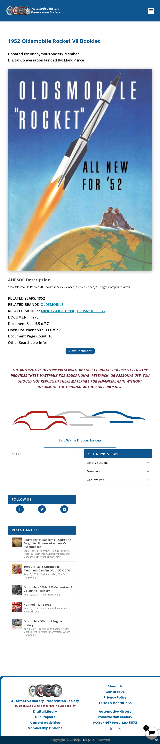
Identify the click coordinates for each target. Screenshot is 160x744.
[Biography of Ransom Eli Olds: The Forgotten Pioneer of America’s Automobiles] (17, 542)
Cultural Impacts (60, 551)
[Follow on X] (111, 729)
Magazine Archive (50, 608)
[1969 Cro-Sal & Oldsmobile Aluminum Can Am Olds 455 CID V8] (17, 569)
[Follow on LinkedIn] (119, 729)
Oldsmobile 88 (91, 311)
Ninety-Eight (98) (57, 311)
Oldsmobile (52, 304)
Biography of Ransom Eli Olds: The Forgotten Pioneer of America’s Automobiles (47, 543)
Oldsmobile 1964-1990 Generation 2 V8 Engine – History (48, 589)
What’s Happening (50, 557)
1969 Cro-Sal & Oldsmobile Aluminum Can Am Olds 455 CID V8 (47, 568)
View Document (80, 351)
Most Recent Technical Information (43, 632)
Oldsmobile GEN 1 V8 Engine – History (44, 623)
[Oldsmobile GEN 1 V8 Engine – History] (17, 624)
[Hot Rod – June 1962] (17, 607)
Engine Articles (48, 574)
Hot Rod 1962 (31, 611)
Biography (44, 551)
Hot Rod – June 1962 (37, 604)
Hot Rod (65, 608)
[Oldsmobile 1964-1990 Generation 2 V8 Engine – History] (17, 590)
